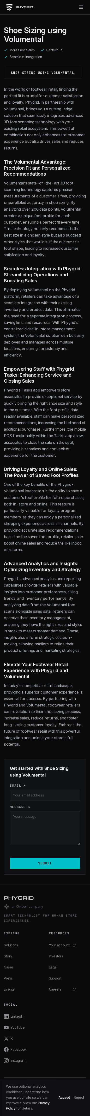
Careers (55, 989)
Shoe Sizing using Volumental (42, 73)
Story (8, 956)
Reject (79, 1097)
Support (55, 978)
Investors (56, 956)
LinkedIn (17, 1016)
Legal (53, 967)
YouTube (17, 1027)
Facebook (19, 1049)
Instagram (18, 1060)
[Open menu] (81, 7)
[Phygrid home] (19, 7)
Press (8, 978)
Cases (9, 967)
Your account (59, 945)
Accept (64, 1097)
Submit (45, 863)
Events (9, 989)
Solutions (11, 945)
